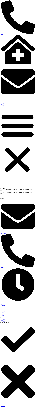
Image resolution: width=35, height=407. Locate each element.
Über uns (2, 104)
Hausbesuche (2, 106)
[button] (17, 142)
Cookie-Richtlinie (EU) (3, 319)
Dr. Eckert (3, 181)
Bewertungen (3, 182)
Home (1, 310)
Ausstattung (3, 103)
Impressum (2, 318)
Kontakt (1, 183)
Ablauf (2, 180)
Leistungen (3, 312)
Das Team (3, 105)
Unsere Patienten (3, 311)
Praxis (1, 101)
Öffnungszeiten (3, 102)
